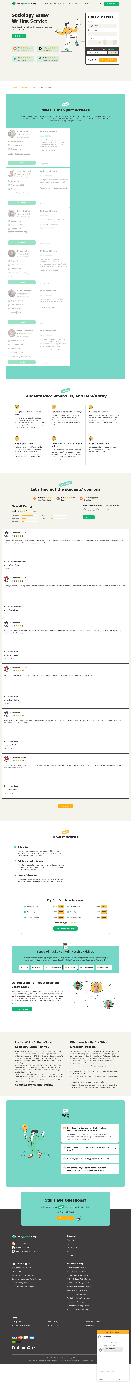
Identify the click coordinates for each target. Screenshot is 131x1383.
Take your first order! (99, 49)
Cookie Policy (53, 1322)
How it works (59, 3)
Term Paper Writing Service (77, 1290)
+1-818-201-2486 (65, 1212)
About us (78, 3)
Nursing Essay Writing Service (77, 1275)
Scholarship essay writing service (24, 1275)
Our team (48, 3)
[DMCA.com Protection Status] (16, 1342)
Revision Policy (53, 1325)
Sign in (87, 3)
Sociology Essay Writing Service (78, 1309)
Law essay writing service (76, 1267)
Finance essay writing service (77, 1302)
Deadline (91, 38)
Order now (19, 36)
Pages (105, 38)
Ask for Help (111, 3)
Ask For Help (65, 806)
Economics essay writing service (79, 1287)
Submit (88, 517)
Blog (68, 1251)
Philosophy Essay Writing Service (79, 1279)
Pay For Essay (17, 1271)
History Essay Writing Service (77, 1294)
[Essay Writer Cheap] (38, 1237)
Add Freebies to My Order (65, 928)
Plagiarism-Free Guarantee (21, 1325)
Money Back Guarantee (93, 1322)
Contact (70, 1255)
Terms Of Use (89, 1325)
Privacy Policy (17, 1322)
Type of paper (93, 30)
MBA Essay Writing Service (76, 1271)
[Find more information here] (113, 1355)
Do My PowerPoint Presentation (23, 1287)
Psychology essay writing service (79, 1298)
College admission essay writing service (26, 1279)
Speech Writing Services (20, 1283)
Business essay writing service (78, 1283)
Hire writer (22, 163)
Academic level (93, 22)
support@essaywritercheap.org (27, 1251)
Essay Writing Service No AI (21, 1267)
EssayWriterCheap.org (20, 87)
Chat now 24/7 (65, 1218)
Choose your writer (22, 1009)
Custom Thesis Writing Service (78, 1306)
